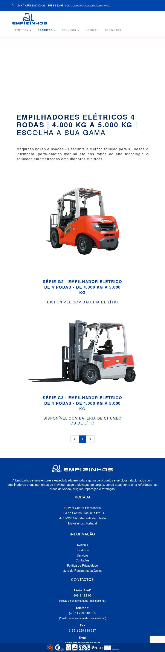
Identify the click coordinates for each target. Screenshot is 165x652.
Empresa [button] (22, 30)
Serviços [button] (69, 30)
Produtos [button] (46, 30)
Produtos (82, 550)
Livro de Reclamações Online (82, 570)
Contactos (113, 30)
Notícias (92, 30)
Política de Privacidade (82, 565)
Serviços (82, 555)
